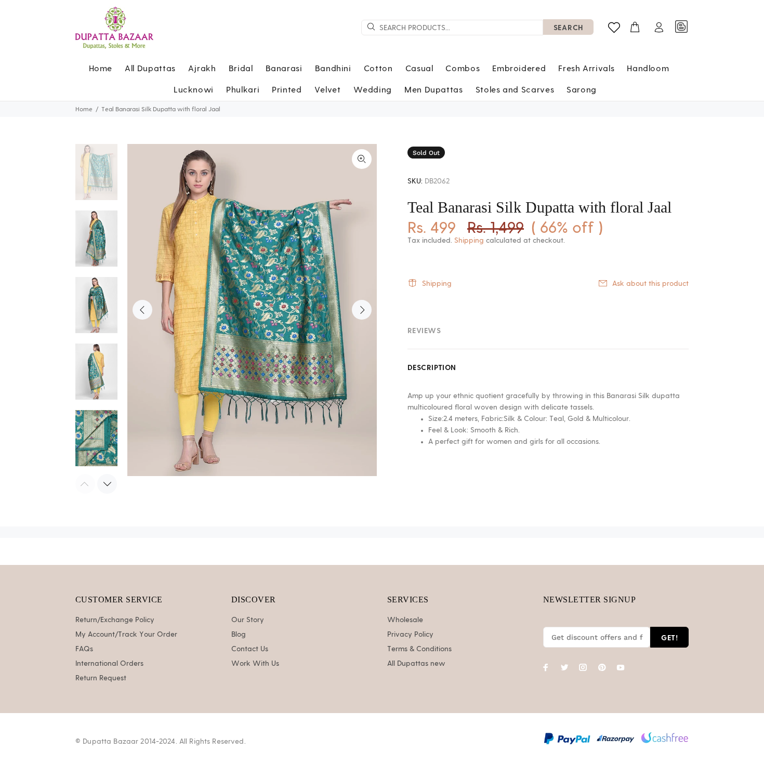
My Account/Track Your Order (126, 634)
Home (84, 109)
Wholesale (405, 620)
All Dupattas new (416, 663)
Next (362, 310)
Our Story (247, 620)
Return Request (100, 678)
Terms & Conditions (419, 649)
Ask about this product (650, 283)
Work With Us (255, 663)
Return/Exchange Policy (114, 620)
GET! (669, 637)
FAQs (84, 649)
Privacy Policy (410, 634)
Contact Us (249, 649)
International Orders (109, 663)
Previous (142, 310)
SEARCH (568, 27)
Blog (238, 634)
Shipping (469, 240)
